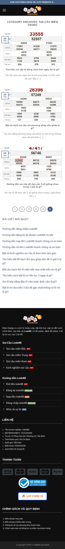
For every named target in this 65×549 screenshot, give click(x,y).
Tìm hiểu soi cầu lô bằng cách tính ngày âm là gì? (32, 69)
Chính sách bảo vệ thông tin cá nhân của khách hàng (27, 528)
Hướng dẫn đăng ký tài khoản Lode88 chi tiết (27, 235)
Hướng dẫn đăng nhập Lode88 (19, 229)
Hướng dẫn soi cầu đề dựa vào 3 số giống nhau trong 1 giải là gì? (33, 185)
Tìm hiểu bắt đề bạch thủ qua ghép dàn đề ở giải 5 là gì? (31, 261)
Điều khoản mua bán (14, 519)
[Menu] (4, 10)
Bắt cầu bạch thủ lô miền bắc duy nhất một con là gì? (31, 269)
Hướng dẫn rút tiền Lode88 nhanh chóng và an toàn (31, 247)
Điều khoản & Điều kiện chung (18, 522)
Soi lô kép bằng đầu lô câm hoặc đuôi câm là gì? (29, 281)
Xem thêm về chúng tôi (14, 449)
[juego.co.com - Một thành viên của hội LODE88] (32, 10)
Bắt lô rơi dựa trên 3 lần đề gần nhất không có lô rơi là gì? (31, 289)
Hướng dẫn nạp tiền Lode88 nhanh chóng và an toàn (32, 241)
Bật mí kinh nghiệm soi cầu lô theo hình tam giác (29, 253)
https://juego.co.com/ (12, 328)
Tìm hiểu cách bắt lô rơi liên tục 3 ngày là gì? (27, 275)
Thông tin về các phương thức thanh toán (22, 525)
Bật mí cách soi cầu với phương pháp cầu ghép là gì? (33, 126)
